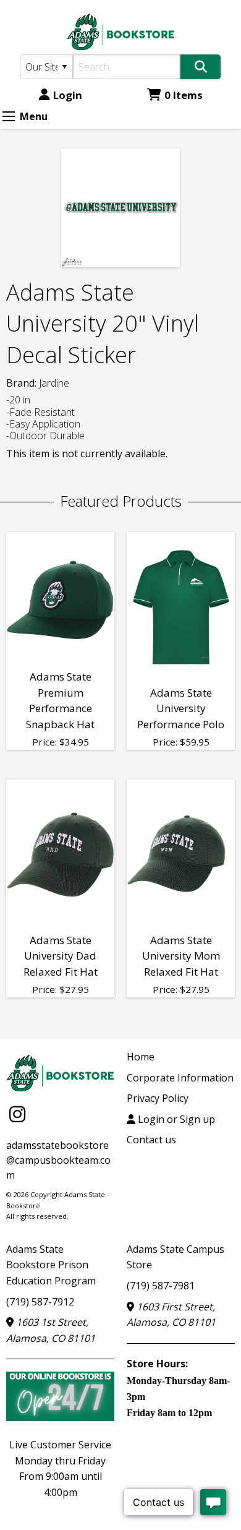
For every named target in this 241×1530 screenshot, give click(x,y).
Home (140, 1057)
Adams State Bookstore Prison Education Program (51, 1264)
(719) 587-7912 (40, 1302)
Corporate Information (180, 1078)
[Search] (200, 66)
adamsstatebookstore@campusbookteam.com (58, 1160)
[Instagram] (17, 1114)
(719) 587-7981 (161, 1285)
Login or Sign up (175, 1119)
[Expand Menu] (8, 116)
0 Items (183, 95)
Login (67, 95)
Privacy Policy (157, 1098)
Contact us (151, 1139)
